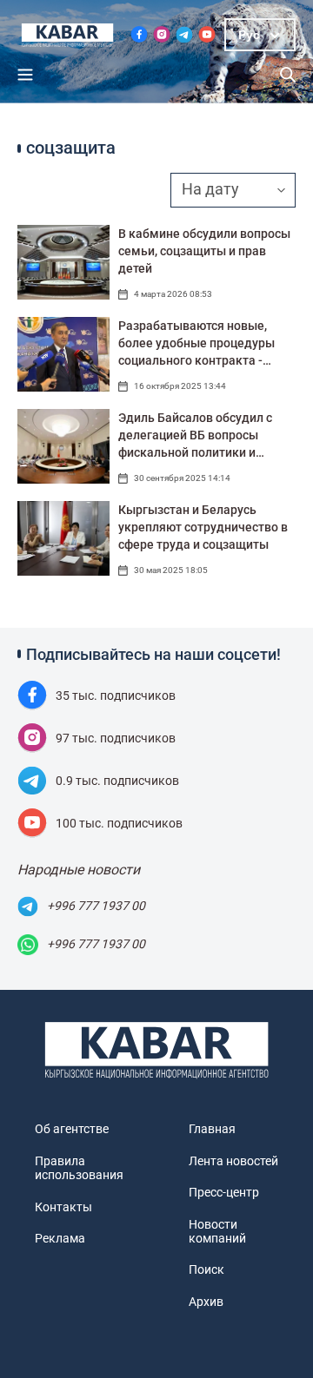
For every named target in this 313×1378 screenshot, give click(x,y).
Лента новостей (233, 1161)
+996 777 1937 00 (96, 906)
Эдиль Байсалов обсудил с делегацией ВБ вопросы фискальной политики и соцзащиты (195, 436)
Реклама (60, 1238)
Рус (249, 35)
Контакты (63, 1207)
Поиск (206, 1269)
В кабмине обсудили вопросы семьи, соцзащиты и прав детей (204, 251)
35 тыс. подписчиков (116, 695)
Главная (212, 1129)
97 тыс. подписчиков (116, 738)
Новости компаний (217, 1231)
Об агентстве (72, 1129)
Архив (206, 1302)
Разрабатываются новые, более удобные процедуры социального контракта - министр (196, 344)
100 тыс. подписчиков (119, 823)
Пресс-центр (224, 1192)
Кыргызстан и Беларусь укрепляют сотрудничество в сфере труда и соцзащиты (203, 527)
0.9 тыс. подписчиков (117, 781)
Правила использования (79, 1168)
